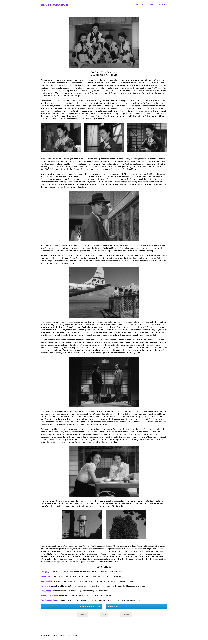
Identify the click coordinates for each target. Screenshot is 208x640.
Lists (151, 5)
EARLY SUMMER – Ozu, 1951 (90, 607)
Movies (139, 5)
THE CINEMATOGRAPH (54, 4)
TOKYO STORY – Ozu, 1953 (117, 607)
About (162, 5)
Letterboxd (126, 615)
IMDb (104, 615)
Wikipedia (82, 615)
